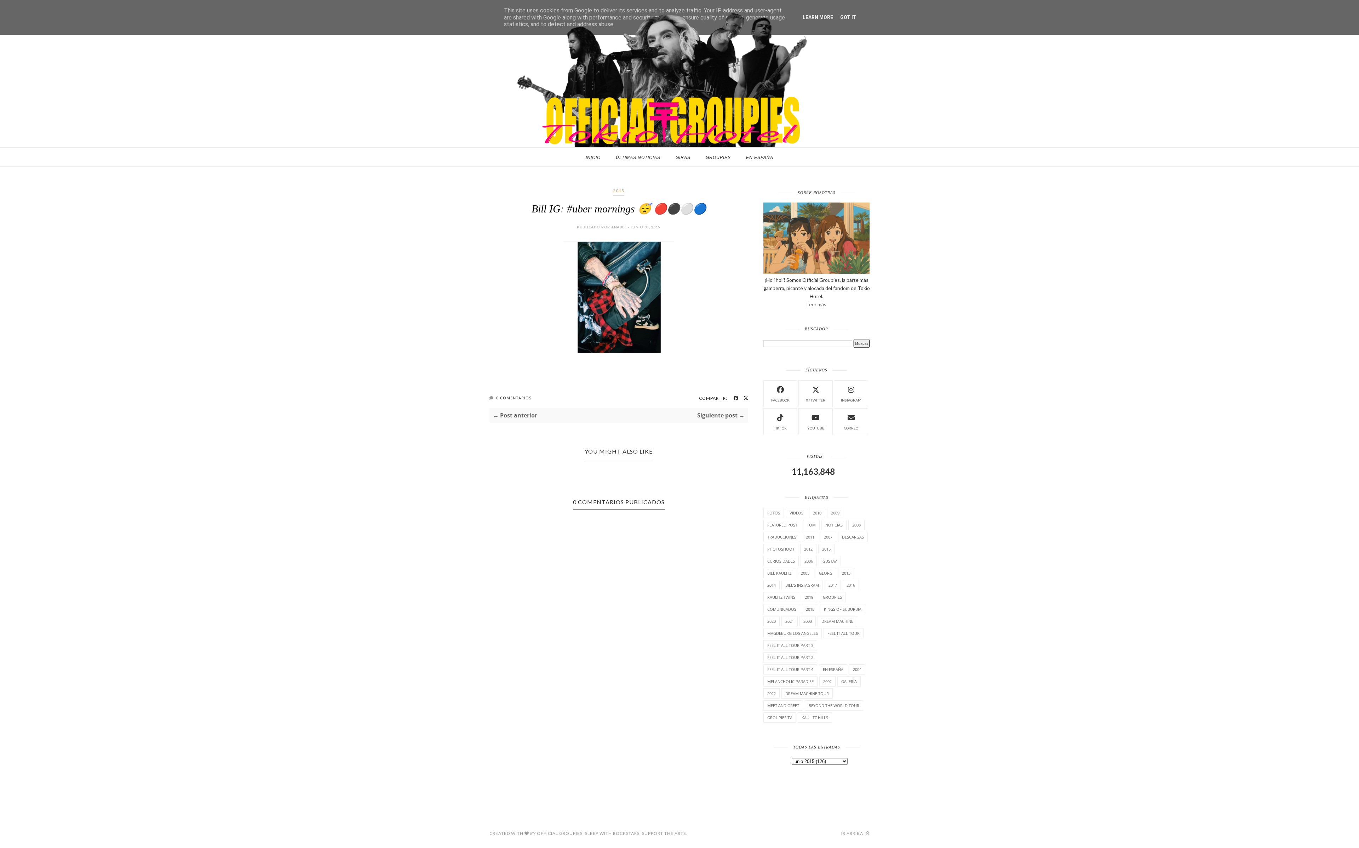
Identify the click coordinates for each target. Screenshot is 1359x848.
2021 (789, 621)
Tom (811, 525)
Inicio (593, 157)
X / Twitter (815, 400)
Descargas (853, 537)
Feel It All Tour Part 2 (790, 657)
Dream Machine (837, 621)
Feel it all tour (843, 633)
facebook (780, 400)
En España (759, 157)
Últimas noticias (638, 157)
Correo (851, 428)
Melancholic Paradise (790, 681)
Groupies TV (779, 717)
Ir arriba (852, 833)
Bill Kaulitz (779, 573)
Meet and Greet (783, 705)
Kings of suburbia (842, 609)
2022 (771, 693)
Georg (825, 573)
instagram (851, 400)
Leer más (816, 304)
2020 (771, 621)
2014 (771, 585)
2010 (817, 513)
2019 (809, 597)
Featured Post (782, 525)
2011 (810, 537)
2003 (807, 621)
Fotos (773, 513)
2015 (618, 190)
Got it (848, 17)
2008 (856, 525)
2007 (828, 537)
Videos (796, 513)
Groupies (718, 157)
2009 (835, 513)
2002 (827, 681)
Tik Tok (780, 428)
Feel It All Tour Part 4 (790, 669)
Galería (849, 681)
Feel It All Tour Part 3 (790, 645)
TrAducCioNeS (781, 537)
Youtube (815, 428)
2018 (810, 609)
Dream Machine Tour (807, 693)
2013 (846, 573)
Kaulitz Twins (781, 597)
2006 (808, 561)
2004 (857, 669)
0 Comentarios (514, 397)
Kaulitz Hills (815, 717)
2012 (808, 549)
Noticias (834, 525)
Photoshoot (781, 549)
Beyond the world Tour (834, 705)
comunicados (781, 609)
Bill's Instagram (802, 585)
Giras (683, 157)
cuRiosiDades (781, 561)
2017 (832, 585)
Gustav (829, 561)
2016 (851, 585)
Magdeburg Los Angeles (792, 633)
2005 (805, 573)
